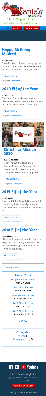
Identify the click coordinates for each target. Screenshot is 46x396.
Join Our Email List (23, 386)
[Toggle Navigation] (8, 28)
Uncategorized (16, 81)
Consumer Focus (27, 392)
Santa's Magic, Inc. (27, 374)
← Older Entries (10, 267)
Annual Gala (32, 28)
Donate (17, 28)
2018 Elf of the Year (19, 229)
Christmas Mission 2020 (20, 151)
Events (21, 336)
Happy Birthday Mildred (16, 51)
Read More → (10, 76)
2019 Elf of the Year (19, 191)
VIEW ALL (23, 321)
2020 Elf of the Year (20, 88)
